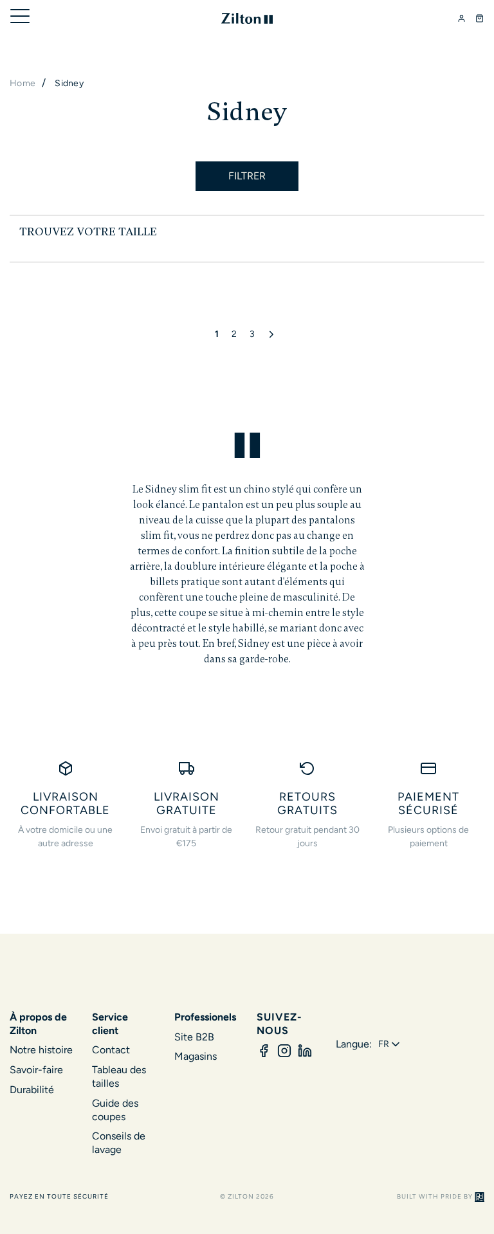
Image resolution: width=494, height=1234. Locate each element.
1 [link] (217, 334)
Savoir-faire (36, 1070)
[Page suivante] (273, 334)
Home (22, 83)
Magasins (195, 1056)
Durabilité (32, 1090)
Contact (111, 1050)
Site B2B (194, 1037)
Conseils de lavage (118, 1143)
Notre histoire (41, 1050)
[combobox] (390, 1044)
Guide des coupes (115, 1110)
